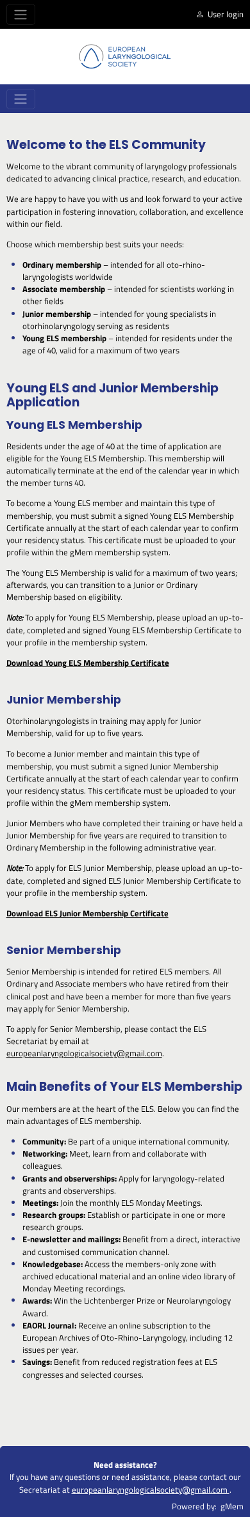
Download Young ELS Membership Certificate (87, 662)
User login (226, 14)
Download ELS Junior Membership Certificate (87, 913)
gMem (232, 1506)
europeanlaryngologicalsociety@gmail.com (84, 1053)
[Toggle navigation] (20, 14)
